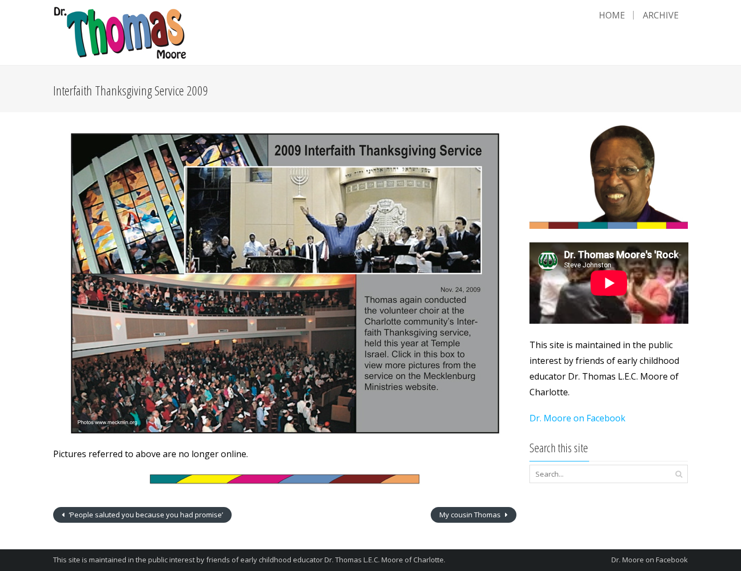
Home (612, 15)
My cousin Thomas (470, 514)
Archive (661, 15)
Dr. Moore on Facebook (577, 418)
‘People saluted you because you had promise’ (145, 514)
